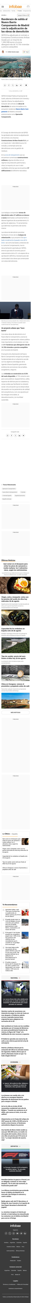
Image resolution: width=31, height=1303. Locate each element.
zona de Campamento (12, 155)
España (3, 15)
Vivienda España (6, 495)
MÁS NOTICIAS (15, 712)
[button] (2, 7)
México (18, 1246)
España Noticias (6, 499)
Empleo (19, 1260)
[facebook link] (6, 1233)
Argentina (12, 1242)
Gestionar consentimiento (15, 1288)
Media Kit (17, 1274)
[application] (15, 310)
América (6, 1242)
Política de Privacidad (22, 1284)
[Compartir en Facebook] (9, 85)
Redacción (13, 1260)
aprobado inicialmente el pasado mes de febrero (14, 240)
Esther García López (13, 52)
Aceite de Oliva (5, 10)
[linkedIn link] (25, 1233)
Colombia (19, 1242)
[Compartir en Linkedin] (16, 85)
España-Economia (20, 495)
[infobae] (15, 6)
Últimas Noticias (20, 1250)
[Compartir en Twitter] (12, 85)
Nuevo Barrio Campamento (9, 492)
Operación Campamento (9, 488)
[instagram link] (13, 1233)
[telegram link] (21, 1233)
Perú (23, 1246)
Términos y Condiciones (9, 1284)
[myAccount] (28, 6)
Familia (12, 10)
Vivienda (23, 492)
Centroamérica (10, 1250)
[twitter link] (9, 1233)
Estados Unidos (11, 1246)
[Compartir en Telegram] (20, 85)
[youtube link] (17, 1233)
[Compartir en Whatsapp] (5, 85)
